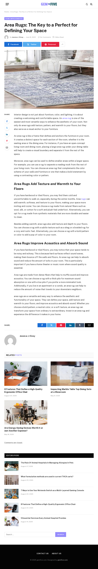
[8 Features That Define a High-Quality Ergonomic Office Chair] (25, 373)
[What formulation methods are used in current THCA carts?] (11, 480)
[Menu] (7, 4)
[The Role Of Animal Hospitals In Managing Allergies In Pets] (11, 466)
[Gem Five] (49, 4)
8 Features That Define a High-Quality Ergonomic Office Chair (23, 390)
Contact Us (43, 554)
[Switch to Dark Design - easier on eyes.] (87, 4)
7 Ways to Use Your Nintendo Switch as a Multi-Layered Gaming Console (52, 490)
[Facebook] (6, 121)
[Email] (6, 147)
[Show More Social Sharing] (62, 44)
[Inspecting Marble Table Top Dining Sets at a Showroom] (72, 373)
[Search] (91, 4)
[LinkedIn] (6, 134)
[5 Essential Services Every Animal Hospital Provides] (11, 521)
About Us (56, 554)
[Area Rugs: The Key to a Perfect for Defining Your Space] (49, 79)
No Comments (45, 37)
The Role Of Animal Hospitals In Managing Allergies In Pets (47, 463)
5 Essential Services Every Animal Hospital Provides (43, 518)
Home (6, 12)
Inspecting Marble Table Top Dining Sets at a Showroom (71, 390)
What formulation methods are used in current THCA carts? (47, 477)
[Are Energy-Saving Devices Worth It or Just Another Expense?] (25, 412)
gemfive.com (63, 560)
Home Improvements (14, 18)
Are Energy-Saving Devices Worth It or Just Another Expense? (23, 429)
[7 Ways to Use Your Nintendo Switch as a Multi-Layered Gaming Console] (11, 494)
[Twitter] (6, 127)
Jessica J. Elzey (17, 37)
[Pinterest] (6, 140)
